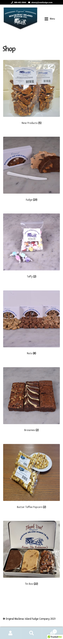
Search (31, 633)
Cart (48, 630)
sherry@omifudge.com (41, 2)
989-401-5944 (20, 2)
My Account (10, 633)
